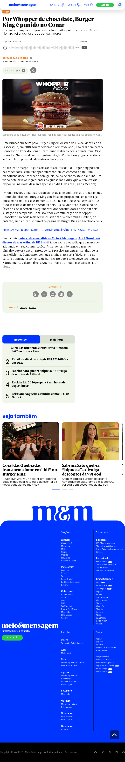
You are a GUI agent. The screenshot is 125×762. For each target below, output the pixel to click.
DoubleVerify (101, 620)
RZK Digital (101, 617)
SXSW (63, 597)
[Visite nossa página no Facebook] (95, 752)
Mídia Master (67, 653)
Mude (98, 615)
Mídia (63, 549)
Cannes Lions (67, 594)
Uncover (99, 612)
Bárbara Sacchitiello (15, 58)
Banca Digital (67, 579)
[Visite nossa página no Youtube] (123, 752)
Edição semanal (102, 656)
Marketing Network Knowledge (69, 677)
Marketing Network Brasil (72, 662)
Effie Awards (66, 615)
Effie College (66, 719)
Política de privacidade (106, 647)
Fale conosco (101, 650)
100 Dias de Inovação (105, 543)
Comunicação (67, 543)
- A (6, 70)
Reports (64, 585)
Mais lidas (56, 339)
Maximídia (65, 612)
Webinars (65, 576)
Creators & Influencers (106, 564)
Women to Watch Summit (72, 643)
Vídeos (64, 573)
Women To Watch (68, 560)
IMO (98, 582)
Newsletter (54, 5)
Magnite (99, 609)
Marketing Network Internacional (69, 705)
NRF (63, 603)
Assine (105, 5)
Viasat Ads (100, 606)
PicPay (99, 594)
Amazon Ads (101, 585)
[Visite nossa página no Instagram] (110, 752)
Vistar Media (101, 600)
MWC (63, 600)
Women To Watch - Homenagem (69, 683)
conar (32, 307)
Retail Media (101, 561)
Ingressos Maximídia (105, 665)
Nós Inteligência (103, 597)
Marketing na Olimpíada (106, 546)
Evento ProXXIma (69, 609)
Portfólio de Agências (70, 582)
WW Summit (66, 606)
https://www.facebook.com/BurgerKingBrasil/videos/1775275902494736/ (51, 230)
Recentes (20, 339)
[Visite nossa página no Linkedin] (117, 752)
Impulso (99, 591)
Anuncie (99, 644)
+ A (12, 70)
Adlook (99, 623)
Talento (99, 552)
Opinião (64, 554)
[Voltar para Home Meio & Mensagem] (27, 5)
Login (86, 5)
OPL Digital (101, 588)
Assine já (12, 637)
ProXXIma (65, 557)
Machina (100, 603)
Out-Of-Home (102, 567)
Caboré (64, 617)
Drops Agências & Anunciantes (109, 549)
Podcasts (65, 570)
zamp (23, 307)
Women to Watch (103, 659)
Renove (99, 641)
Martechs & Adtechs (105, 570)
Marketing (65, 546)
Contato (72, 5)
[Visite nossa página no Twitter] (103, 752)
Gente (64, 552)
